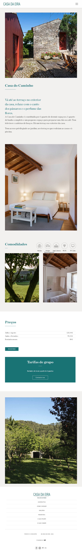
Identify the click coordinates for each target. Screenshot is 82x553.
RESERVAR (12, 349)
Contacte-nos (40, 377)
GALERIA (42, 510)
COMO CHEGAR (42, 506)
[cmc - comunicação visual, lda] (45, 539)
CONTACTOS (42, 502)
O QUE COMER (41, 523)
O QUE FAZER (42, 519)
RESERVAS (41, 514)
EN (45, 548)
